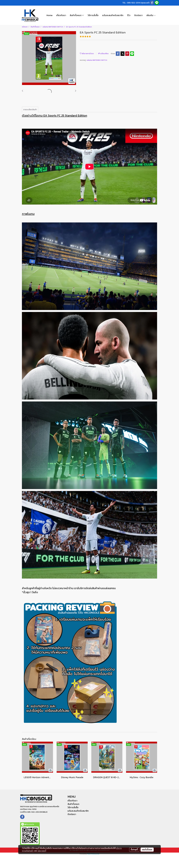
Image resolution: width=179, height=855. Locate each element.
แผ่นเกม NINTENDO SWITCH (97, 60)
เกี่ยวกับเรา (61, 15)
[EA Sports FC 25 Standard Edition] (49, 58)
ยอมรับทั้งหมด (147, 849)
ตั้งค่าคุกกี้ (134, 849)
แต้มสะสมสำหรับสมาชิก (112, 15)
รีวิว (128, 15)
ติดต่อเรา (138, 15)
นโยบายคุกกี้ (42, 851)
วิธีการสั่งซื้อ (93, 15)
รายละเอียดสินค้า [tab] (30, 109)
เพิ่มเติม (150, 15)
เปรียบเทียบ (104, 53)
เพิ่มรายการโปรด (87, 53)
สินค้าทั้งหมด (76, 15)
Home (49, 15)
